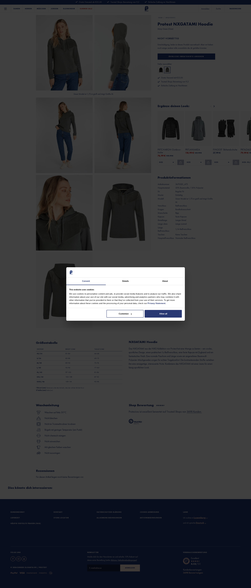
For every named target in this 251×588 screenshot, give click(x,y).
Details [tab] (125, 281)
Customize (124, 314)
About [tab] (165, 281)
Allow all (163, 314)
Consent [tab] (86, 281)
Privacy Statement (156, 303)
